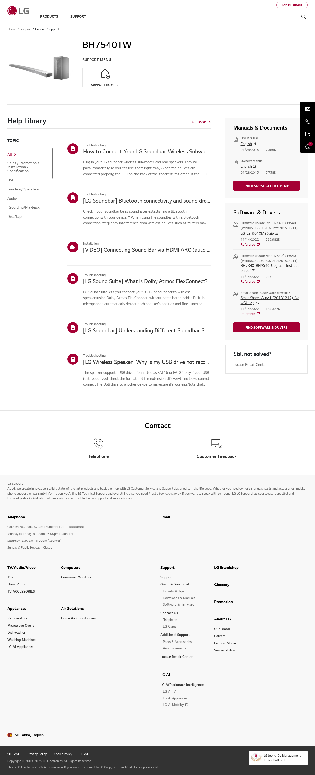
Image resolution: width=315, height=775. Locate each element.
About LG (222, 618)
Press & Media (225, 643)
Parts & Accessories (177, 641)
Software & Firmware (178, 604)
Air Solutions (72, 608)
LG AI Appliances (20, 646)
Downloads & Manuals (179, 597)
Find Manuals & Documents (266, 186)
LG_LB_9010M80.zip (257, 233)
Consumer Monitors (76, 577)
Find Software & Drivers (266, 327)
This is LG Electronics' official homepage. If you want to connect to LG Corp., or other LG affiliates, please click (83, 767)
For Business (292, 5)
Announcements (174, 648)
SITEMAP (13, 754)
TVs (10, 577)
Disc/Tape (15, 217)
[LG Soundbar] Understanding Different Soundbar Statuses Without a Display (147, 330)
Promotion (223, 601)
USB (10, 180)
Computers (70, 567)
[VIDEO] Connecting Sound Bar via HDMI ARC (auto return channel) (147, 249)
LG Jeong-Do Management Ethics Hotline (282, 757)
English (246, 143)
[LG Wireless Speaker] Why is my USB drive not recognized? (147, 361)
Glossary (221, 584)
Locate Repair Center (250, 364)
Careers (220, 635)
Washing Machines (21, 639)
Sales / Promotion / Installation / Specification (23, 167)
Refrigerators (17, 618)
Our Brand (222, 628)
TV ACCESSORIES (21, 591)
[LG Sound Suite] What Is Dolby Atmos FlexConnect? (145, 281)
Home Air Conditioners (78, 618)
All (9, 155)
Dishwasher (16, 632)
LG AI (165, 674)
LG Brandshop (226, 567)
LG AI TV (169, 691)
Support (167, 567)
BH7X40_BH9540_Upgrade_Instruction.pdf (270, 268)
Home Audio (16, 584)
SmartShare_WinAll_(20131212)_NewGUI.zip (270, 300)
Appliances (17, 608)
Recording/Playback (23, 207)
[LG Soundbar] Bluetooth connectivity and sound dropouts (147, 200)
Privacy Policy (37, 754)
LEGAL (84, 754)
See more (200, 122)
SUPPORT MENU (96, 59)
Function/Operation (23, 189)
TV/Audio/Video (21, 567)
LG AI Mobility (173, 704)
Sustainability (224, 650)
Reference (248, 244)
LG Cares (169, 626)
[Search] (304, 17)
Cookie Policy (63, 754)
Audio (12, 198)
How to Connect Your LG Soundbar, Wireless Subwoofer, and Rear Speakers (147, 151)
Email (165, 516)
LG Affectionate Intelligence (182, 684)
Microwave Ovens (20, 625)
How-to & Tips (173, 591)
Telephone (170, 619)
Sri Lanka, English (29, 735)
